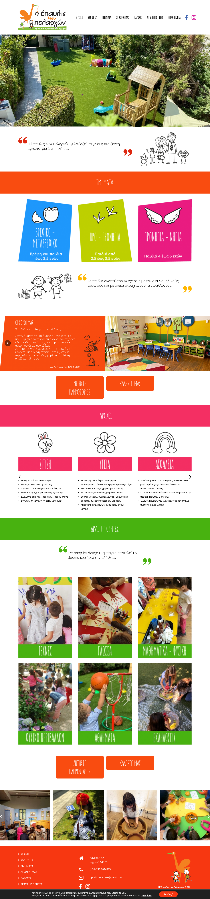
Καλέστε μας (130, 383)
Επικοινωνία (174, 17)
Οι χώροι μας (123, 17)
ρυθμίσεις (147, 895)
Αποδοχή (168, 894)
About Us (92, 17)
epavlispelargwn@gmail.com (106, 877)
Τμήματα (106, 17)
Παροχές (138, 17)
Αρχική (79, 17)
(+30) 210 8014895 (100, 869)
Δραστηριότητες (155, 17)
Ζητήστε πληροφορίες (79, 387)
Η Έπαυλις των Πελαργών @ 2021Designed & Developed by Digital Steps (172, 888)
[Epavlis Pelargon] (42, 17)
